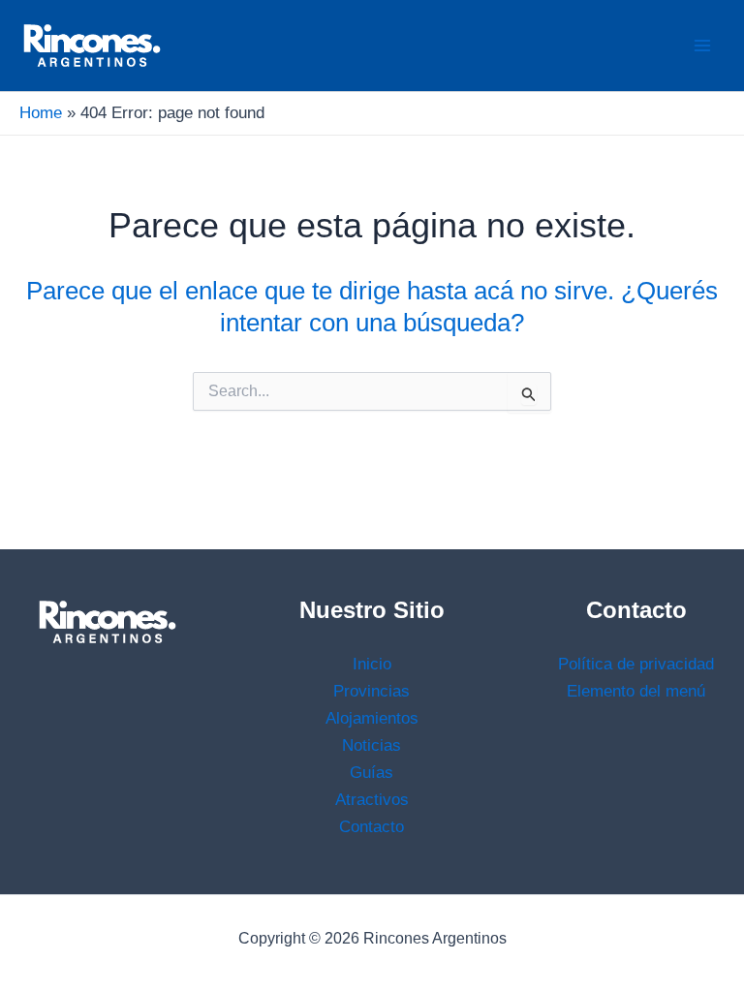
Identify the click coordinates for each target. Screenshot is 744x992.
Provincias (371, 691)
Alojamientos (372, 718)
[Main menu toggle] (703, 45)
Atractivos (372, 799)
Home (40, 113)
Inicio (372, 664)
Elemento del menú (636, 691)
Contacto (371, 827)
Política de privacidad (636, 664)
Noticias (371, 745)
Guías (371, 772)
